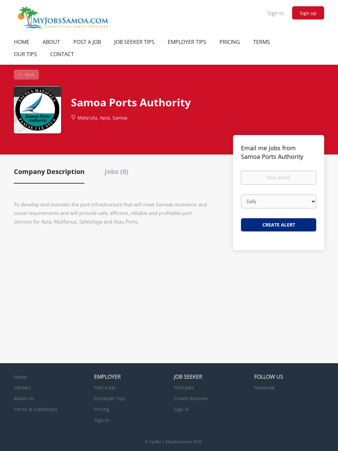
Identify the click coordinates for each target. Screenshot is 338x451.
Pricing (101, 409)
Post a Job (105, 387)
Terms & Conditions (35, 409)
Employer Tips (109, 398)
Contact (22, 387)
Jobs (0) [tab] (116, 171)
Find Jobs (184, 387)
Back (29, 74)
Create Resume (191, 398)
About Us (24, 398)
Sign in (275, 13)
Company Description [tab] (49, 171)
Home (20, 377)
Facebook (264, 387)
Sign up (308, 13)
